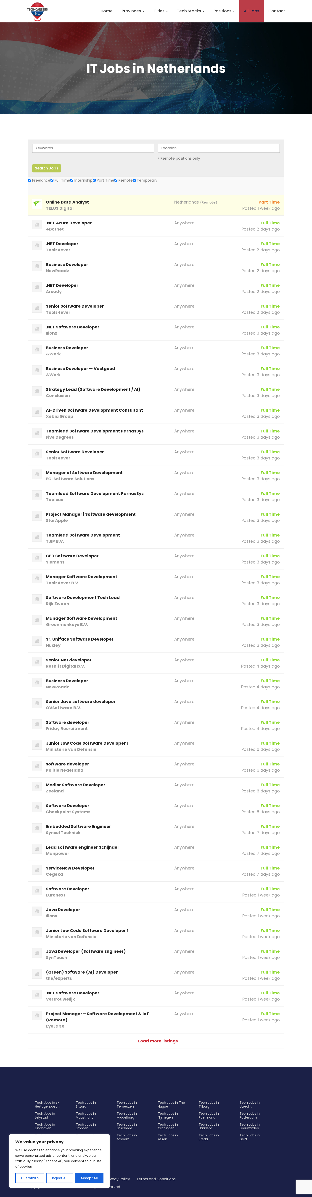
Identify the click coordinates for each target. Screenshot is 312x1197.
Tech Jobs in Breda (209, 1137)
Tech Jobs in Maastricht (86, 1115)
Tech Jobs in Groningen (168, 1126)
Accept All (89, 1178)
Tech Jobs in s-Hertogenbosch (47, 1104)
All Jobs (251, 11)
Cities (158, 11)
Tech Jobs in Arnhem (127, 1137)
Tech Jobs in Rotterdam (250, 1115)
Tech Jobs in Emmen (86, 1126)
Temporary (146, 180)
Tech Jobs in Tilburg (209, 1104)
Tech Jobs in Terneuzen (127, 1104)
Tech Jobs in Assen (168, 1137)
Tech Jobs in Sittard (86, 1104)
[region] (59, 1161)
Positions (222, 11)
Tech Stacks (189, 11)
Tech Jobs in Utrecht (250, 1104)
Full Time (61, 180)
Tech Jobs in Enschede (127, 1126)
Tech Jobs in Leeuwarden (250, 1126)
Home (107, 11)
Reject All (59, 1178)
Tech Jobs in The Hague (171, 1104)
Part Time (105, 180)
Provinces (131, 11)
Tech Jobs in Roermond (209, 1115)
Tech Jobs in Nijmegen (168, 1115)
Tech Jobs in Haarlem (209, 1126)
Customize (30, 1178)
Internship (83, 180)
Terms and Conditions (156, 1179)
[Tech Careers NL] (37, 11)
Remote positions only (180, 158)
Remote (125, 180)
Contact (276, 11)
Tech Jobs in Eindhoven (45, 1126)
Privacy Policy (117, 1179)
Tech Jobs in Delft (250, 1137)
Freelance (40, 180)
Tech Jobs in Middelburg (127, 1115)
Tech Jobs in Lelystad (45, 1115)
